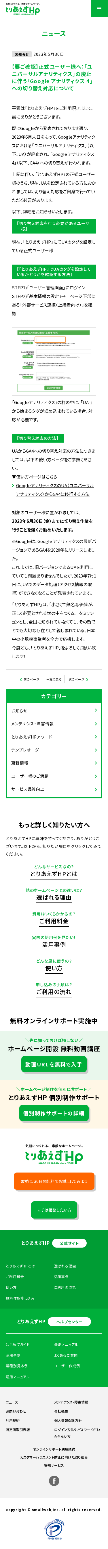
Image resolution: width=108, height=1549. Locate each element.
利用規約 (13, 1420)
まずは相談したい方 (54, 1210)
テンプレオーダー (27, 750)
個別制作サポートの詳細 (54, 1113)
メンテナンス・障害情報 (32, 723)
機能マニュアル (66, 1344)
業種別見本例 (17, 1365)
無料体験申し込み (20, 1298)
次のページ (76, 679)
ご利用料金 (54, 921)
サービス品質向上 (28, 789)
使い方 (54, 968)
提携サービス (54, 1465)
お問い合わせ (16, 1411)
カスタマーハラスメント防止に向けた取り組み (54, 1457)
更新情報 (20, 763)
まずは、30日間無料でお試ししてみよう (54, 1181)
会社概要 (61, 1411)
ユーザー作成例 (67, 1365)
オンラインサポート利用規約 (54, 1449)
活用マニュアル (18, 1376)
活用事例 (54, 944)
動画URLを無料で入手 (54, 1064)
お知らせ (19, 711)
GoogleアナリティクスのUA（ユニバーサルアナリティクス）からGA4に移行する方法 (55, 489)
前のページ (31, 679)
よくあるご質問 (66, 1355)
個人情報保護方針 (68, 1420)
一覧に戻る (54, 679)
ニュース (12, 1401)
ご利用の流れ (53, 991)
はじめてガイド (18, 1344)
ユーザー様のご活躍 (30, 776)
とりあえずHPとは (53, 873)
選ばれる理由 (54, 897)
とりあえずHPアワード (31, 737)
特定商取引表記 (18, 1429)
